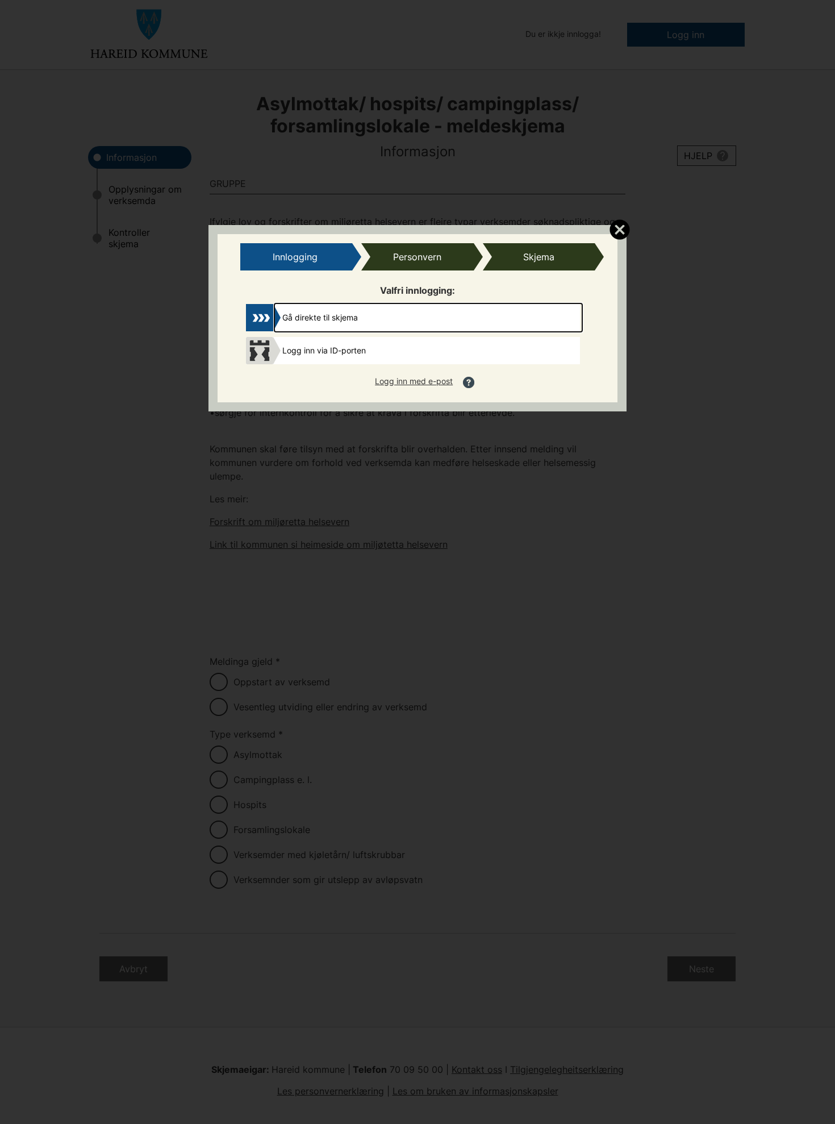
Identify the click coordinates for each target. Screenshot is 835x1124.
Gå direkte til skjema (320, 317)
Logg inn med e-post (414, 381)
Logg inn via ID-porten (324, 350)
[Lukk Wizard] (619, 229)
